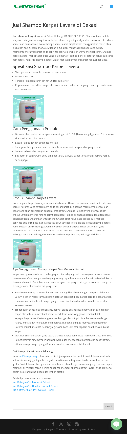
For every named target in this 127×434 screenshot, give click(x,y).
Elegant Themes (56, 429)
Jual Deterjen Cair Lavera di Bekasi (31, 382)
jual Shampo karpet (29, 356)
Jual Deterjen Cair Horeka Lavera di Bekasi (35, 386)
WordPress (88, 429)
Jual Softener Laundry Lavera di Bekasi (33, 389)
